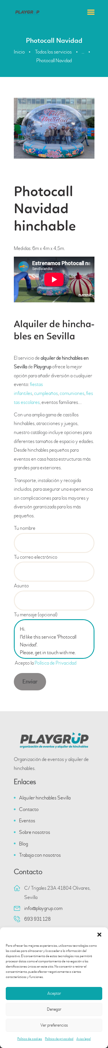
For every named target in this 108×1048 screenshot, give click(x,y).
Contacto (29, 809)
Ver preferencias (54, 1025)
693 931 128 (37, 919)
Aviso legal (83, 1039)
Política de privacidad (59, 1039)
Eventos (27, 820)
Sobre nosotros (34, 832)
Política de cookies (29, 1039)
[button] (99, 934)
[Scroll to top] (95, 1031)
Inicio (19, 51)
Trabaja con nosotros (40, 855)
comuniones (72, 393)
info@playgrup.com (43, 908)
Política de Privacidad (55, 663)
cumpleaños (46, 393)
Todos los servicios (53, 51)
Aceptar (54, 993)
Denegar (54, 1009)
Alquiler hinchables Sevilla (45, 798)
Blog (23, 844)
